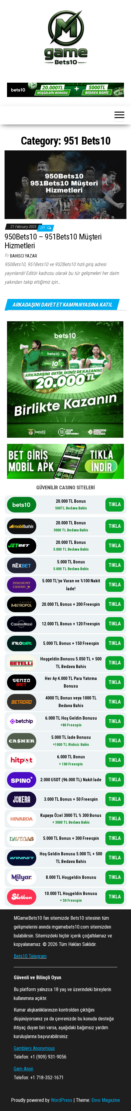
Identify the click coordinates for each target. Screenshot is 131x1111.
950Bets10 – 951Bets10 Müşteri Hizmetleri (53, 241)
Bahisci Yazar (23, 255)
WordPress (61, 1100)
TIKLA (114, 504)
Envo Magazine (105, 1100)
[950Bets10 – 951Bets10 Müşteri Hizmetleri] (65, 184)
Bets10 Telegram (30, 956)
